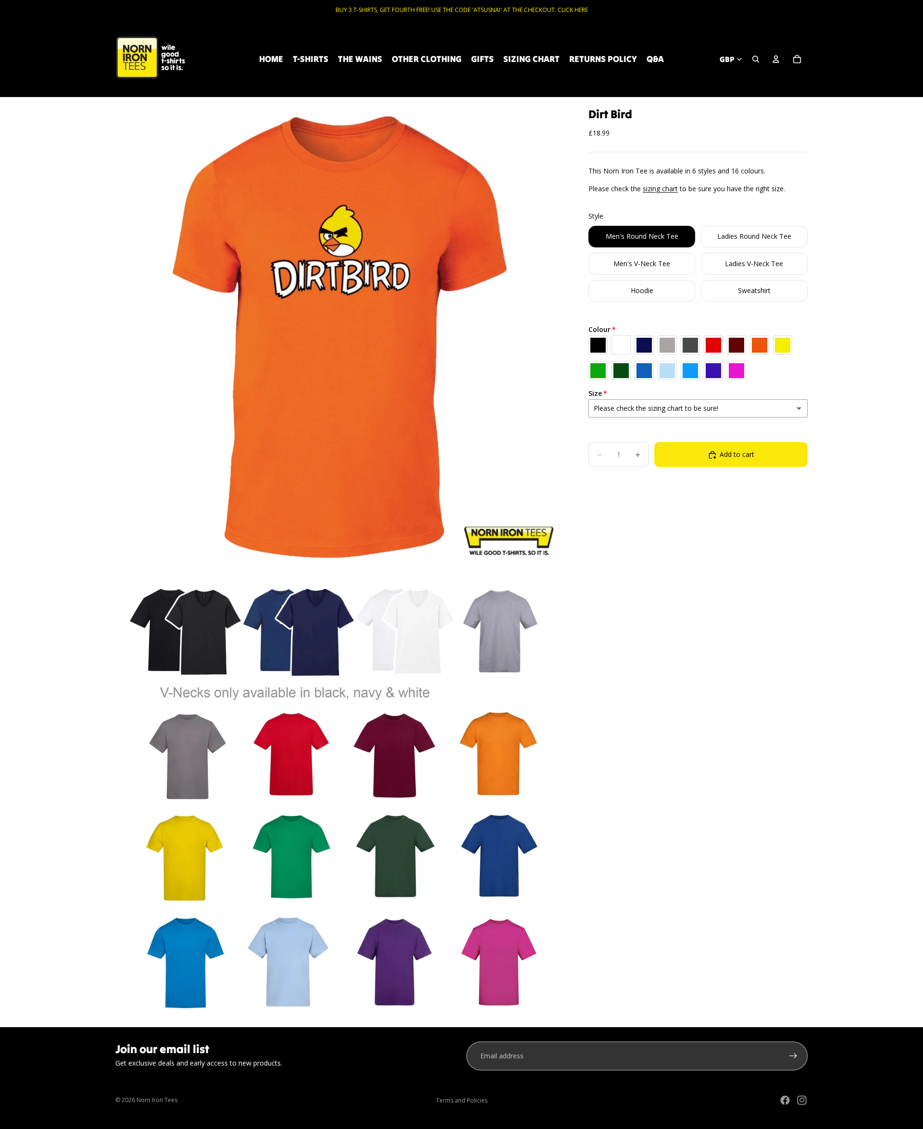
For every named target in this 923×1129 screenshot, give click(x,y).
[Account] (775, 59)
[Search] (755, 59)
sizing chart (660, 188)
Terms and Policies (461, 1100)
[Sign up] (793, 1056)
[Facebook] (785, 1100)
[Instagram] (802, 1100)
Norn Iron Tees (157, 1100)
